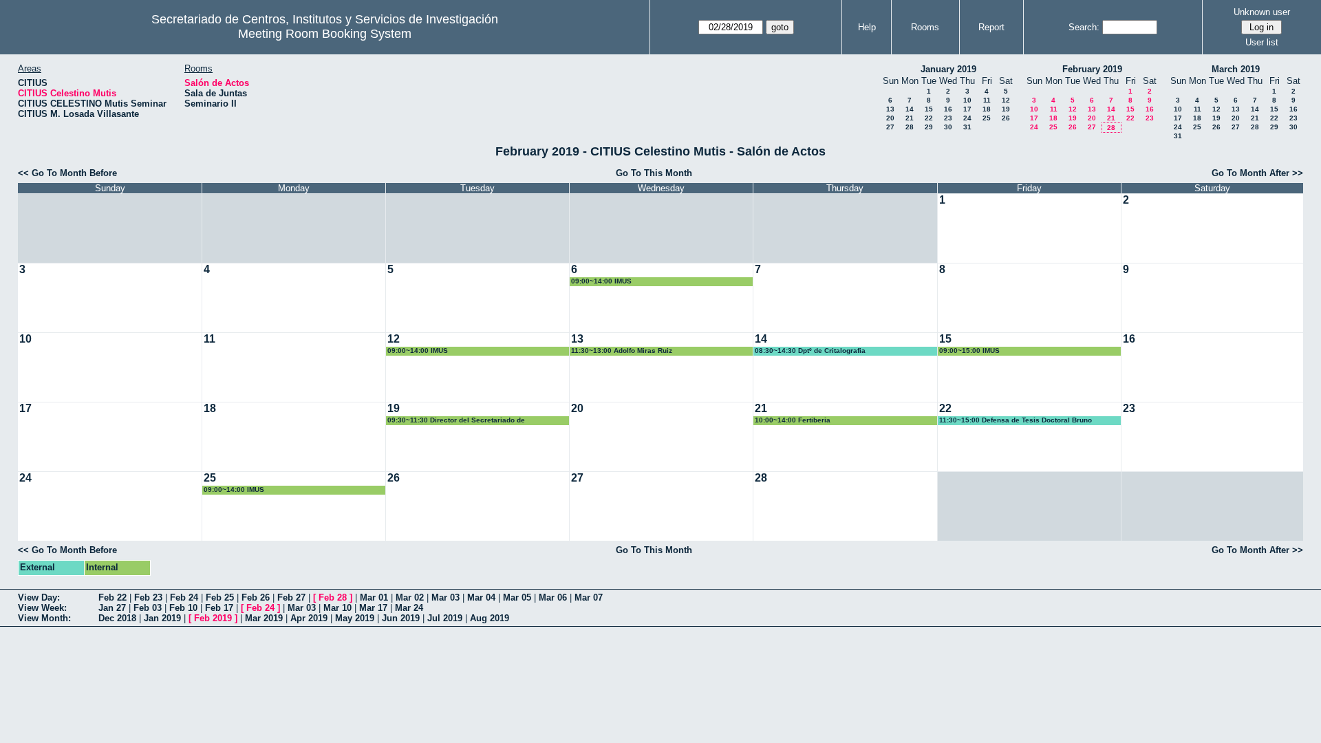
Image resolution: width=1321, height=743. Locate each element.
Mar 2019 (264, 618)
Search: (1083, 27)
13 (890, 109)
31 (967, 127)
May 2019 (354, 618)
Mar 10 (337, 608)
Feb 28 (333, 597)
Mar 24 (409, 608)
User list (1261, 42)
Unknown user (1262, 12)
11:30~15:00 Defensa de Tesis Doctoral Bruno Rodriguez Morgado (1015, 420)
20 (890, 118)
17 (967, 109)
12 (1006, 100)
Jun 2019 (401, 618)
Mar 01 (374, 597)
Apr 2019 (308, 618)
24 (967, 118)
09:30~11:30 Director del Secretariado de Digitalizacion (456, 420)
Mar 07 (588, 597)
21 (909, 118)
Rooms (925, 27)
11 (987, 100)
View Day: (39, 597)
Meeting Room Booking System (324, 34)
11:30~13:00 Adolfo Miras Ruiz (621, 350)
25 (986, 118)
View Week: (42, 608)
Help (867, 27)
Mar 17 (373, 608)
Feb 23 (148, 597)
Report (991, 27)
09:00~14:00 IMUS (601, 281)
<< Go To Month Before (67, 173)
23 (948, 118)
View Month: (44, 618)
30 (948, 127)
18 (986, 109)
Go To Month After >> (1257, 173)
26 (1006, 118)
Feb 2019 (213, 618)
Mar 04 (481, 597)
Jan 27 (112, 608)
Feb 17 (219, 608)
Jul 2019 (444, 618)
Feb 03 (147, 608)
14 (909, 109)
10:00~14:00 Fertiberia (792, 420)
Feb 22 (112, 597)
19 (1006, 109)
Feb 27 (291, 597)
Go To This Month (654, 173)
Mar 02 (410, 597)
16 (948, 109)
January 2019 (948, 69)
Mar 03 (445, 597)
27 (890, 127)
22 (929, 118)
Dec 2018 (117, 618)
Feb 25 (220, 597)
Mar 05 (517, 597)
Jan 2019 (162, 618)
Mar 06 (553, 597)
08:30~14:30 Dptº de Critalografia (810, 350)
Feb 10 (183, 608)
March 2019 (1236, 69)
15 (929, 109)
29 (929, 127)
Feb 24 (184, 597)
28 (909, 127)
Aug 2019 (489, 618)
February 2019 (1092, 69)
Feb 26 (255, 597)
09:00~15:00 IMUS (969, 350)
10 (967, 100)
